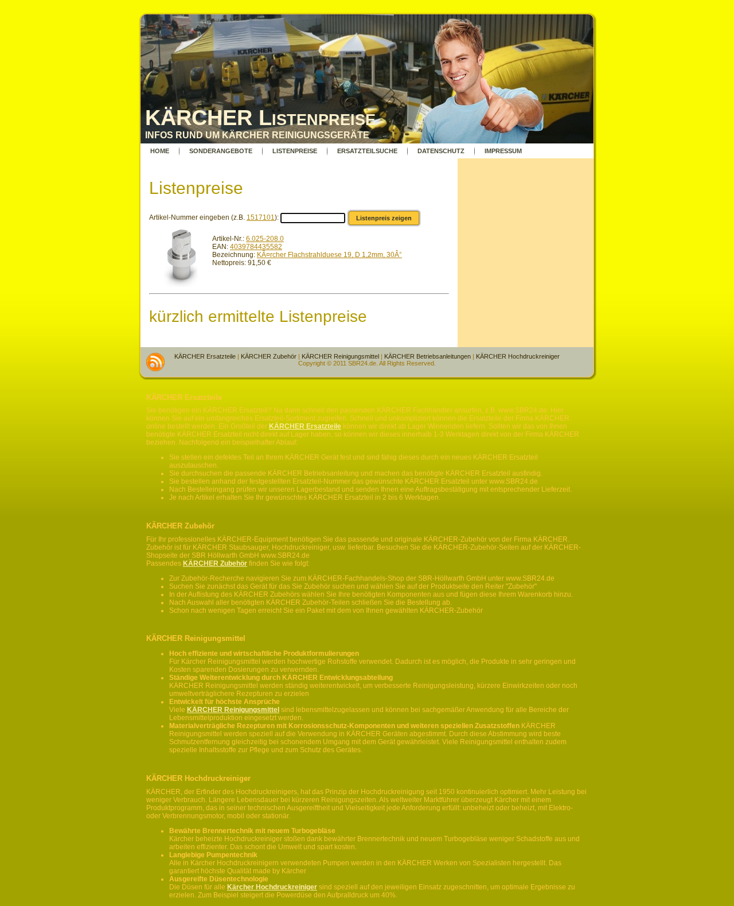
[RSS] (155, 362)
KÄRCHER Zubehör (268, 356)
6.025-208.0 (265, 239)
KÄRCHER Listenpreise (260, 118)
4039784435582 (256, 247)
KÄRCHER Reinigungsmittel (340, 356)
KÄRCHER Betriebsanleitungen (427, 356)
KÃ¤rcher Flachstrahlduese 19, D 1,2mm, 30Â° (329, 255)
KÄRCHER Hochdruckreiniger (518, 356)
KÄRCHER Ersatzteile (205, 356)
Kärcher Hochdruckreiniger (272, 887)
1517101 (261, 217)
